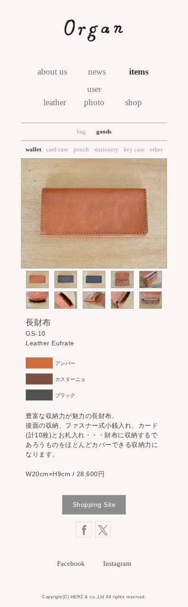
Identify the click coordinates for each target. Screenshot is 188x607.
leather (54, 102)
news (97, 71)
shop (133, 102)
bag (81, 131)
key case (134, 149)
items (138, 71)
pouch (81, 149)
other (156, 149)
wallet (33, 149)
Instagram (117, 563)
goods (103, 131)
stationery (106, 149)
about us (52, 71)
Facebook (71, 563)
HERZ (77, 597)
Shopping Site (94, 504)
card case (57, 149)
